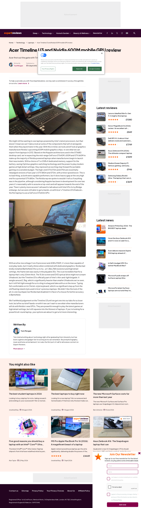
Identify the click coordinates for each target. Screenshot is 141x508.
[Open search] (134, 33)
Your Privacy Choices (55, 491)
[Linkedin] (112, 33)
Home (11, 43)
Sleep (35, 33)
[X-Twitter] (117, 33)
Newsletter (97, 33)
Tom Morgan (18, 66)
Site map (25, 491)
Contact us (13, 491)
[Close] (102, 53)
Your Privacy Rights (48, 69)
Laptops (31, 43)
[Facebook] (107, 33)
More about (18, 349)
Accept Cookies (94, 69)
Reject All (79, 69)
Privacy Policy (37, 491)
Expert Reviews (11, 33)
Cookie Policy (95, 63)
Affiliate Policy (84, 491)
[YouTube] (126, 33)
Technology (47, 33)
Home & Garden (62, 33)
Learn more (22, 83)
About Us (71, 491)
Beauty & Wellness (81, 33)
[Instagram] (122, 33)
